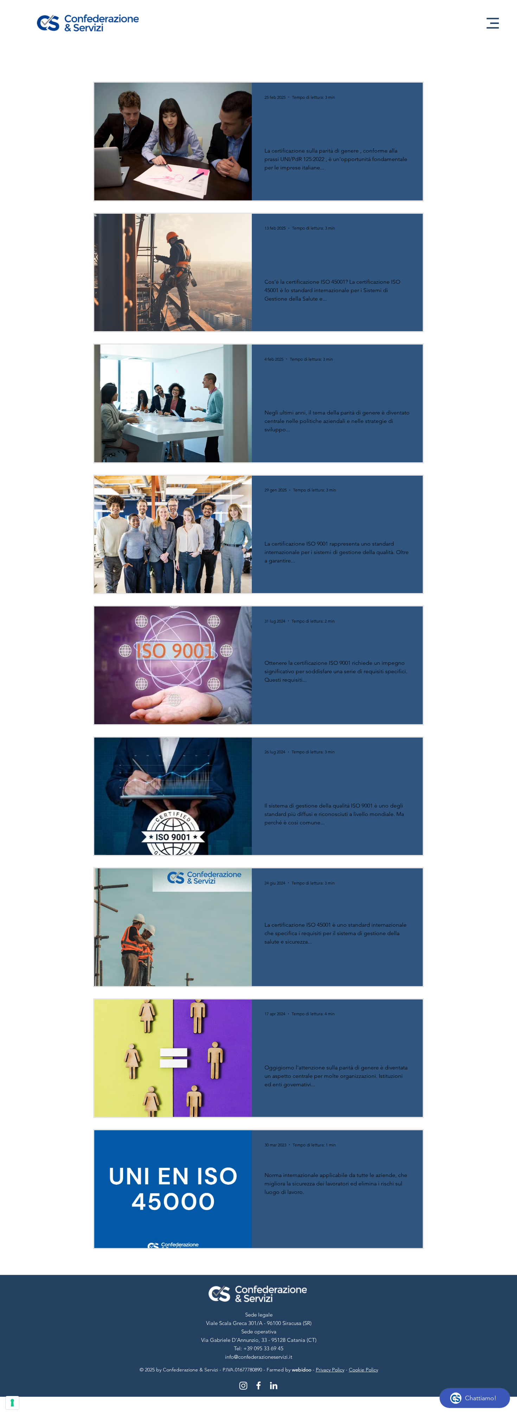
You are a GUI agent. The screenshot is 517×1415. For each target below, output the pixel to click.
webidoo (301, 1369)
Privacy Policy (330, 1369)
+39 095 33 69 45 (263, 1348)
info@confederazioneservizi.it (258, 1356)
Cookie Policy (363, 1369)
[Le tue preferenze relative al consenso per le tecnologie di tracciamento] (12, 1402)
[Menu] (493, 23)
